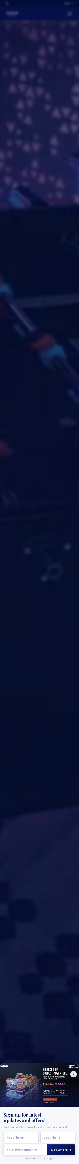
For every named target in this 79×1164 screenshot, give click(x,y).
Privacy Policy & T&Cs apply (40, 1158)
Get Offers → (61, 1150)
